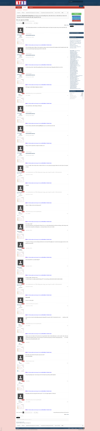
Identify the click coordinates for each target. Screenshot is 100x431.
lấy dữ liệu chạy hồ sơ (73, 74)
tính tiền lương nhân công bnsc (74, 83)
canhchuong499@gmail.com (30, 35)
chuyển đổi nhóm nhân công (75, 56)
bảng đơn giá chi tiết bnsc (73, 53)
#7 (67, 155)
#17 (67, 342)
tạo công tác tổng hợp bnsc (74, 84)
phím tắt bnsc (72, 76)
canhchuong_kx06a (28, 37)
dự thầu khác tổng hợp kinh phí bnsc (75, 65)
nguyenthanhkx (28, 174)
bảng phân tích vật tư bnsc (74, 52)
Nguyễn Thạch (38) (72, 44)
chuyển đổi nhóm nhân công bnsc (75, 57)
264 (23, 80)
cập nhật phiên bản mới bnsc (74, 61)
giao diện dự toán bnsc (73, 66)
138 (23, 235)
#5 (67, 115)
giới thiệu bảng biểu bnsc (73, 67)
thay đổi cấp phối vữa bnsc (74, 77)
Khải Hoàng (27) (72, 42)
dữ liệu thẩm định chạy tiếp (74, 63)
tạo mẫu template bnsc (73, 85)
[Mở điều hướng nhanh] (67, 12)
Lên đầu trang (80, 428)
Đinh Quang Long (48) (73, 47)
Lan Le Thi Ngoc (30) (78, 42)
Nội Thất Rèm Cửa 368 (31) (74, 45)
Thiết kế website (30, 429)
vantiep (67, 414)
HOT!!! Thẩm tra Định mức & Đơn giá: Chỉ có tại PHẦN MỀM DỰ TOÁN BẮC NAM (39, 84)
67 (34, 412)
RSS (83, 428)
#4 (67, 95)
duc (19, 362)
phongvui (82, 95)
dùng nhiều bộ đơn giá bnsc (74, 62)
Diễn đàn (24, 7)
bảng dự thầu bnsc (77, 50)
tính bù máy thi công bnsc (73, 79)
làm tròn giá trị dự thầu (73, 72)
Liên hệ (69, 428)
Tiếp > (37, 412)
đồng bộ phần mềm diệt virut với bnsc (75, 88)
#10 (67, 213)
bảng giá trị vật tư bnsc (73, 51)
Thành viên (31, 7)
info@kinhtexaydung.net (24, 429)
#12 (67, 248)
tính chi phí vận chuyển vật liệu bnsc (75, 80)
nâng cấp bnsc (80, 75)
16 (23, 369)
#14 (67, 286)
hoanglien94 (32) (72, 41)
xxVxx (19, 94)
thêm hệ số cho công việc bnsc (74, 78)
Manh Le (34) (72, 43)
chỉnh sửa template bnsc (73, 58)
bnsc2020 (72, 50)
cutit (19, 343)
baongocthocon (28, 305)
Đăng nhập (81, 6)
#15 (67, 305)
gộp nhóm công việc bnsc (73, 68)
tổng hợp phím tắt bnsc (73, 87)
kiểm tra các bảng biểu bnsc (74, 71)
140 (23, 366)
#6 (67, 135)
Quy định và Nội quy (81, 429)
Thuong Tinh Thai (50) (73, 46)
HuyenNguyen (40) (77, 41)
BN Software (35, 429)
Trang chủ (18, 7)
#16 (67, 325)
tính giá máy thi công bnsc (73, 81)
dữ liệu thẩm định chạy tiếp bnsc (74, 64)
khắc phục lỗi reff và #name (74, 70)
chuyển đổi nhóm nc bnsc (73, 55)
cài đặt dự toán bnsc (73, 59)
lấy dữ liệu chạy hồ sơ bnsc (74, 75)
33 (23, 348)
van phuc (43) (79, 46)
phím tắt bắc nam (76, 76)
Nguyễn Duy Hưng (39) (77, 43)
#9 (67, 194)
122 (23, 99)
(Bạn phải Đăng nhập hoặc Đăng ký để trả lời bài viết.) (61, 412)
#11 (67, 230)
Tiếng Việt (17, 428)
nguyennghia (19, 231)
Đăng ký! (76, 13)
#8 (67, 174)
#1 (67, 37)
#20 (67, 401)
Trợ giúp (72, 428)
